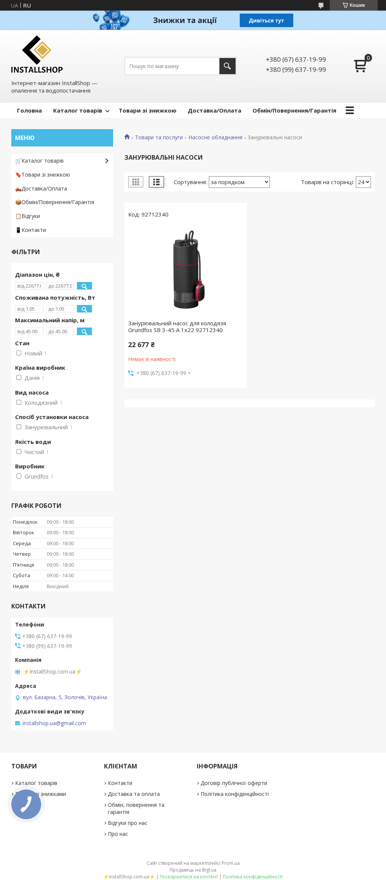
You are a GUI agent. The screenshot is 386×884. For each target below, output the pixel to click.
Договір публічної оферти (234, 782)
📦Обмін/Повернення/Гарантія (54, 202)
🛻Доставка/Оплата (41, 188)
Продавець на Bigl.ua (193, 870)
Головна (29, 110)
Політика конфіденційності (235, 793)
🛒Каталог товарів (39, 160)
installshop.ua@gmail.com (54, 723)
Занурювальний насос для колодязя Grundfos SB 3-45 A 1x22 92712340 (177, 326)
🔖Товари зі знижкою (42, 174)
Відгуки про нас (127, 822)
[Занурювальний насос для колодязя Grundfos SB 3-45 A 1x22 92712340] (185, 270)
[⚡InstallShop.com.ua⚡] (37, 54)
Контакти (120, 782)
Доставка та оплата (134, 793)
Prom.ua (231, 863)
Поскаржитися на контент (189, 876)
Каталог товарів (77, 110)
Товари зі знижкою (147, 110)
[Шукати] (227, 66)
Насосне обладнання (215, 137)
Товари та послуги (159, 137)
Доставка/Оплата (214, 110)
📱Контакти (30, 229)
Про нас (118, 833)
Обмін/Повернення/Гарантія (294, 110)
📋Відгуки (27, 215)
